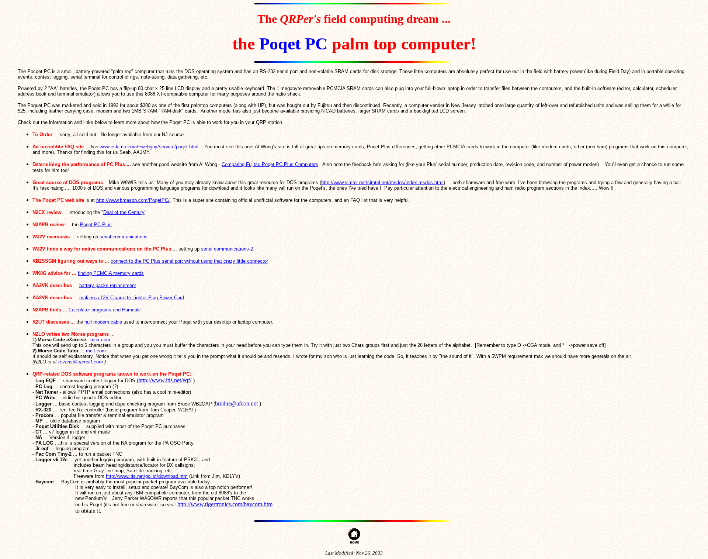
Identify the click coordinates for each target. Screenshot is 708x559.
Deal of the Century (124, 212)
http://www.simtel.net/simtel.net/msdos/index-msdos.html (382, 182)
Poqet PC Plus (96, 224)
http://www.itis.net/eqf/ (164, 380)
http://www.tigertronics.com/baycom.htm (225, 504)
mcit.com (96, 350)
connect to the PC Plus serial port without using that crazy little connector (189, 261)
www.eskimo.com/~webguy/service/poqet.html (149, 146)
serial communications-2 (227, 249)
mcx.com (100, 339)
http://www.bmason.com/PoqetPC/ (133, 200)
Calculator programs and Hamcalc (105, 310)
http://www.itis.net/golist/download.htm (147, 476)
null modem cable (103, 322)
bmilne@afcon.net (236, 403)
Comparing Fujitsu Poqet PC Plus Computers (270, 164)
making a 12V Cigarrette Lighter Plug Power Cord (131, 297)
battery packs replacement (107, 285)
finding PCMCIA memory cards (111, 273)
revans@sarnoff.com (80, 362)
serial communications (124, 236)
